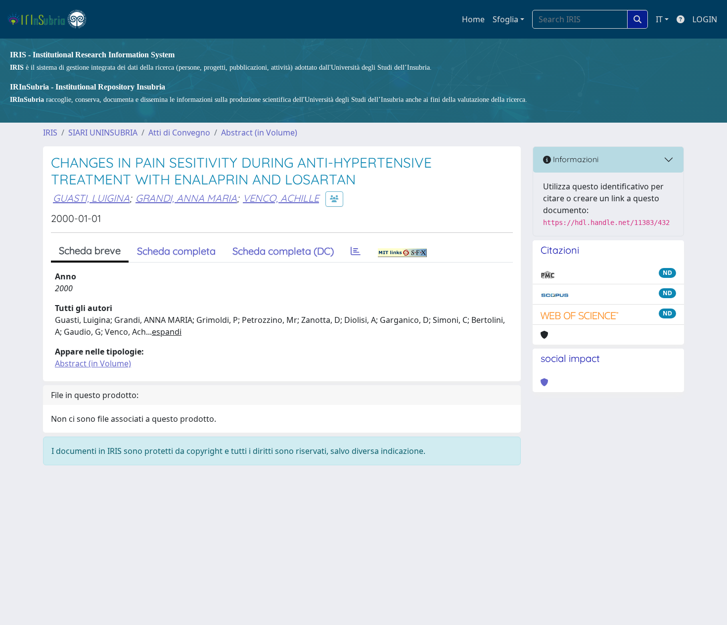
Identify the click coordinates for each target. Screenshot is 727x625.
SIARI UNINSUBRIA (102, 132)
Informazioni (574, 159)
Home (473, 19)
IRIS (50, 132)
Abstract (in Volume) (259, 132)
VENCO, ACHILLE (281, 198)
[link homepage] (51, 19)
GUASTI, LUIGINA (91, 198)
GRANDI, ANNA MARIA (186, 198)
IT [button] (659, 19)
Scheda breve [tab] (90, 250)
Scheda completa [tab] (176, 251)
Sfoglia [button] (505, 19)
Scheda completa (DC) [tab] (283, 251)
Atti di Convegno (179, 132)
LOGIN (704, 19)
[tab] (355, 251)
